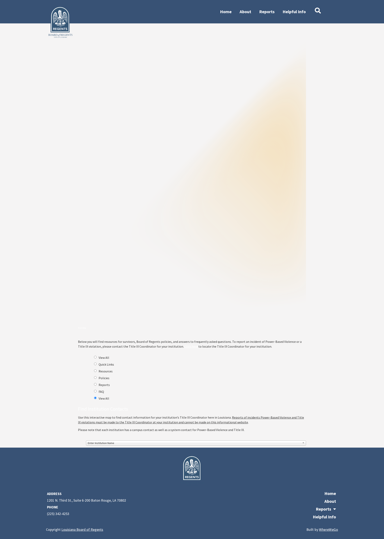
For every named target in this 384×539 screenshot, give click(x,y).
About (245, 11)
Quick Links (106, 364)
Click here (191, 346)
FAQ (101, 391)
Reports (267, 11)
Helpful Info (294, 11)
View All (104, 357)
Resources (106, 371)
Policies (104, 378)
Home (226, 11)
